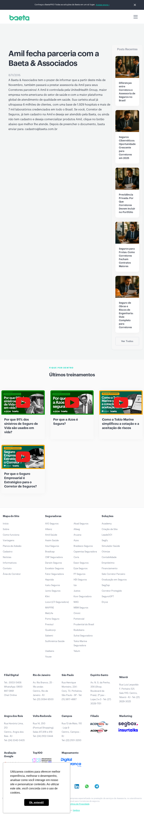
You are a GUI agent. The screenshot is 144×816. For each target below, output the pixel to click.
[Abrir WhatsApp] (135, 807)
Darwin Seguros (53, 563)
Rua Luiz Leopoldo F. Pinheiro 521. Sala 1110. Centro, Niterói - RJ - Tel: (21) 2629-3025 (129, 693)
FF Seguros (79, 574)
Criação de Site (109, 529)
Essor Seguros (81, 563)
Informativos (10, 563)
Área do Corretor (12, 574)
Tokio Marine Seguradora (80, 643)
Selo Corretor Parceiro (113, 574)
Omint (77, 613)
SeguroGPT (108, 596)
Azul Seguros (52, 546)
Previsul (49, 624)
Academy (107, 523)
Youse (48, 656)
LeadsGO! (107, 535)
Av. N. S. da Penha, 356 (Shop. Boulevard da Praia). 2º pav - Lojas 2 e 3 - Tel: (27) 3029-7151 (100, 693)
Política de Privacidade (79, 804)
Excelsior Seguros (54, 568)
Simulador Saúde (111, 546)
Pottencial (79, 619)
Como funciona (11, 535)
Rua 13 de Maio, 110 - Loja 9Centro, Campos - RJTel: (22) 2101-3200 (72, 731)
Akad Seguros (81, 523)
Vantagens (8, 540)
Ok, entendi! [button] (36, 802)
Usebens (49, 651)
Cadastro (7, 551)
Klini (47, 596)
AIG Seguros (51, 523)
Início (6, 523)
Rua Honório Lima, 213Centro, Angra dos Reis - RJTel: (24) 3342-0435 (14, 731)
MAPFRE (49, 607)
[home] (19, 17)
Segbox (76, 810)
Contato (7, 568)
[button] (134, 17)
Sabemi (49, 635)
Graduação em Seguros (114, 579)
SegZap (106, 585)
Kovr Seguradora (82, 596)
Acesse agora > (103, 5)
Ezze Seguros (80, 568)
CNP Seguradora (54, 557)
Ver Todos (127, 341)
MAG (76, 602)
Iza (75, 585)
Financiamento (109, 568)
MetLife (49, 613)
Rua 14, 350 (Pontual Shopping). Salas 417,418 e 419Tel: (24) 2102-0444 (43, 729)
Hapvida (49, 579)
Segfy (105, 540)
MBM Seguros (81, 607)
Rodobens (79, 630)
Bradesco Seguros (83, 546)
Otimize (106, 551)
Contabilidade (109, 557)
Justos (77, 591)
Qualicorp (50, 630)
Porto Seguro (52, 619)
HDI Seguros (80, 579)
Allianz (48, 529)
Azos (76, 540)
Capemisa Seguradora (85, 551)
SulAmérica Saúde (54, 641)
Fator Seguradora (54, 574)
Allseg (77, 529)
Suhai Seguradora (83, 635)
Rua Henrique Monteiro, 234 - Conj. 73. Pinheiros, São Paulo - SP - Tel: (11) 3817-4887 (72, 690)
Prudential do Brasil (84, 624)
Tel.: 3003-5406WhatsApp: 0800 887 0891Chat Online (13, 688)
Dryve (105, 602)
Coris (76, 557)
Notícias (7, 557)
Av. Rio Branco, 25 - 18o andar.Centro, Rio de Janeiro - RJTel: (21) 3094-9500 (43, 690)
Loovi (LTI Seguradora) (57, 602)
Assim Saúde (52, 540)
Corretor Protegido (112, 591)
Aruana (77, 535)
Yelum (77, 651)
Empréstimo (108, 563)
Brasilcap (50, 551)
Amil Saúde (51, 535)
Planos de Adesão (12, 546)
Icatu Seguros (52, 585)
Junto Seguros (52, 591)
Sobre (6, 529)
